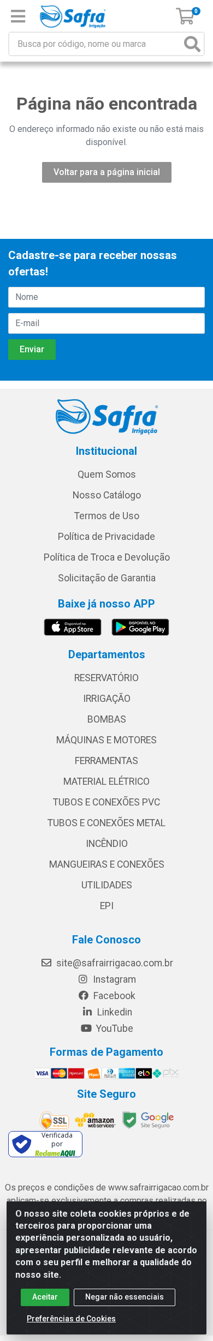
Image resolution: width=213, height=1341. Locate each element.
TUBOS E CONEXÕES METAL (106, 822)
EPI (107, 905)
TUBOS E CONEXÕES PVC (106, 802)
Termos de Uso (106, 515)
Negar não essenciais (124, 1296)
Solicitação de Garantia (107, 578)
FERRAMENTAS (106, 760)
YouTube (113, 1028)
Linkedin (113, 1012)
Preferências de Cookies (71, 1318)
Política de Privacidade (106, 536)
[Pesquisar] (192, 44)
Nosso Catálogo (107, 495)
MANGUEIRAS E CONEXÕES (106, 864)
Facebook (113, 995)
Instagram (113, 979)
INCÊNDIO (107, 843)
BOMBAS (106, 719)
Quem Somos (107, 474)
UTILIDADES (106, 885)
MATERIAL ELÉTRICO (106, 781)
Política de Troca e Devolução (107, 557)
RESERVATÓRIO (106, 677)
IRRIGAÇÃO (107, 698)
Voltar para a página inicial (107, 172)
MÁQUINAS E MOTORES (106, 740)
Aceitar (45, 1296)
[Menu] (18, 16)
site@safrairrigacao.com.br (113, 963)
